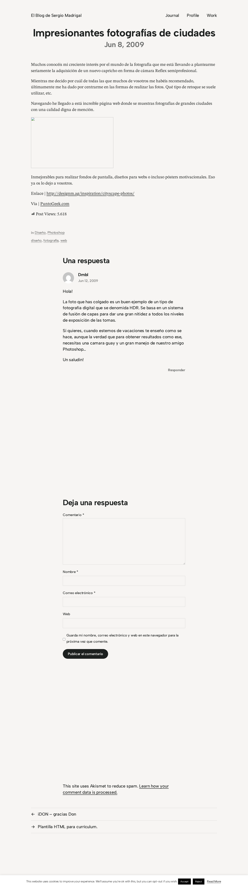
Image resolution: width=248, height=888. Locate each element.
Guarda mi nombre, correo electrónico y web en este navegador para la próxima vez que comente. (122, 638)
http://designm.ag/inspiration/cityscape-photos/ (90, 194)
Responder (176, 370)
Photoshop (56, 232)
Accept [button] (184, 881)
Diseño (40, 232)
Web (66, 614)
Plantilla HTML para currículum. (67, 826)
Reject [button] (198, 881)
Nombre (70, 572)
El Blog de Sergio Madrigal (56, 15)
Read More (214, 881)
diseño (36, 240)
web (63, 240)
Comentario (73, 515)
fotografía (51, 240)
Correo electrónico (79, 593)
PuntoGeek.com (54, 204)
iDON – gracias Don (57, 814)
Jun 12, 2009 (88, 281)
